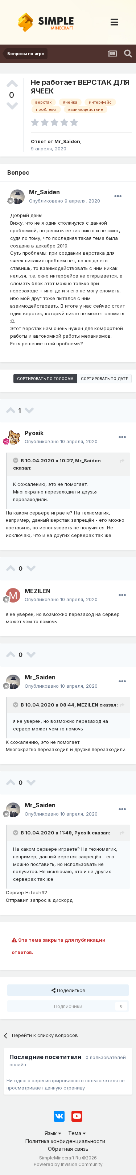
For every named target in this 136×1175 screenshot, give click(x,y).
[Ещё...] (118, 196)
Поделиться (70, 990)
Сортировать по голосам (45, 378)
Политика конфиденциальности (65, 1141)
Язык (51, 1133)
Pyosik (82, 833)
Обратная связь (68, 1149)
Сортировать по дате (104, 378)
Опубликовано (64, 201)
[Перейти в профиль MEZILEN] (13, 595)
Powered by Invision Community (68, 1164)
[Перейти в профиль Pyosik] (13, 437)
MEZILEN (87, 705)
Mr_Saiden (88, 460)
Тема (75, 1133)
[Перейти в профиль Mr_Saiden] (17, 196)
